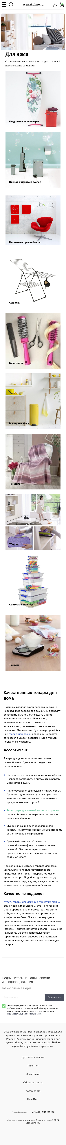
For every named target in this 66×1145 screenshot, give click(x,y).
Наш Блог (33, 1099)
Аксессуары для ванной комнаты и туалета (33, 810)
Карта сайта (33, 1090)
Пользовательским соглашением (24, 1013)
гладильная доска (20, 733)
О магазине (33, 1074)
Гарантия (32, 1065)
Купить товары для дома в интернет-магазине (32, 901)
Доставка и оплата (33, 1057)
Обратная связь (33, 1082)
